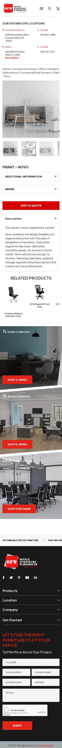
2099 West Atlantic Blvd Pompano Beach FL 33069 (17, 38)
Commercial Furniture (24, 68)
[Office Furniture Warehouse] (15, 8)
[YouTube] (27, 577)
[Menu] (41, 8)
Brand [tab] (10, 189)
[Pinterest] (19, 577)
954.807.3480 (48, 35)
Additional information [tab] (23, 176)
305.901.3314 (47, 52)
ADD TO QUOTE (31, 205)
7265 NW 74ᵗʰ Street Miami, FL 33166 (14, 55)
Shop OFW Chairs (19, 508)
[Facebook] (3, 577)
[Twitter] (11, 577)
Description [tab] (13, 218)
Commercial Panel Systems (35, 72)
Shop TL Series (17, 379)
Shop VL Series (17, 444)
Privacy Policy (46, 745)
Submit (17, 725)
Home (6, 68)
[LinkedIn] (35, 577)
